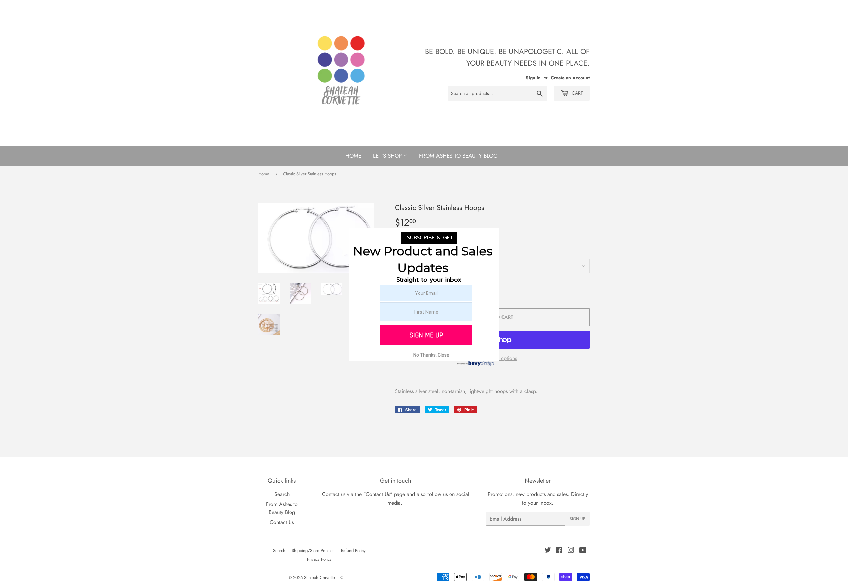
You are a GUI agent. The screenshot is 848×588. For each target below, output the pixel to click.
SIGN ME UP (426, 335)
